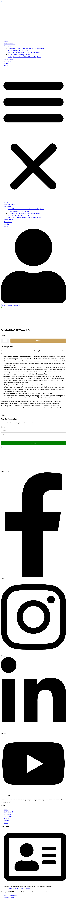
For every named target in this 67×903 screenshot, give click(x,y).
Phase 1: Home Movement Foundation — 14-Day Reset (26, 48)
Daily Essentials (9, 44)
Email (2, 434)
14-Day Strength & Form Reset (18, 50)
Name (3, 427)
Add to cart (38, 340)
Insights (6, 63)
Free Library (8, 61)
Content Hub (8, 59)
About (6, 66)
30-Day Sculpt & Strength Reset (19, 55)
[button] (33, 134)
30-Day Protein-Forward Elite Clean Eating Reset (24, 57)
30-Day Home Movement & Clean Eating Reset (24, 53)
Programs (7, 46)
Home (6, 42)
